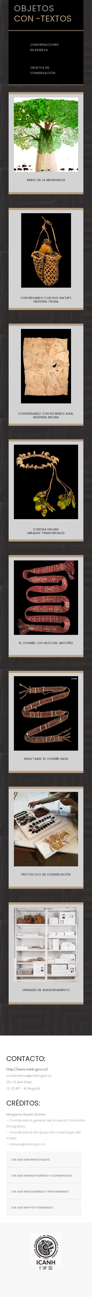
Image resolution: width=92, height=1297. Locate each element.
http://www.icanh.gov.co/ (27, 1069)
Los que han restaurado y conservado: (42, 1175)
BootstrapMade (56, 1278)
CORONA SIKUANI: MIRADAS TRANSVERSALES (46, 531)
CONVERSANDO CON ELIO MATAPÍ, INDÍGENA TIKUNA (46, 299)
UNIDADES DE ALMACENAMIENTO (46, 990)
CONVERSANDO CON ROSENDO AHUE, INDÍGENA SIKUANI (46, 415)
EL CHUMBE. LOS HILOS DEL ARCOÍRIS (46, 643)
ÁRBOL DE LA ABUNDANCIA (46, 180)
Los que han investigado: (30, 1159)
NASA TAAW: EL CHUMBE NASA (46, 759)
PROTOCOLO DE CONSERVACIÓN (46, 874)
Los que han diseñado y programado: (40, 1191)
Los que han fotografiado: (32, 1207)
